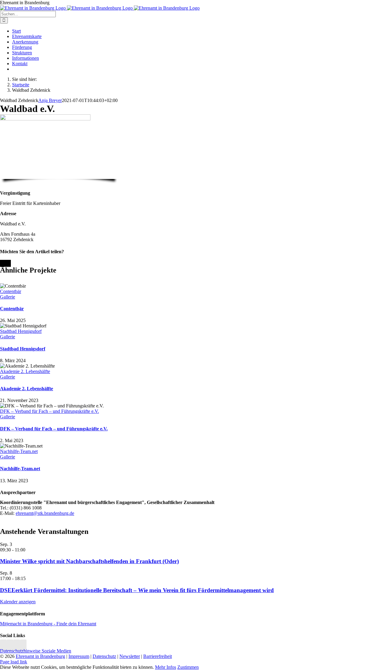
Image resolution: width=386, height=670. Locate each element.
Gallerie (7, 296)
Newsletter (129, 656)
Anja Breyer (50, 100)
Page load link (13, 661)
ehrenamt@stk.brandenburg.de (45, 513)
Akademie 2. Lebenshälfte (25, 371)
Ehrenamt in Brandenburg (40, 656)
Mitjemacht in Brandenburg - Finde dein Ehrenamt (48, 623)
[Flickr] (16, 645)
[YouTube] (23, 645)
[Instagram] (3, 645)
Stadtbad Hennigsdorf (21, 331)
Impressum (78, 656)
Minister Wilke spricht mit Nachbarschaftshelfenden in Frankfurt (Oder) (89, 561)
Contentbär (10, 291)
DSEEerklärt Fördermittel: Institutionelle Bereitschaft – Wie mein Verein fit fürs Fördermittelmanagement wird (137, 590)
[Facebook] (10, 645)
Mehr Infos (165, 667)
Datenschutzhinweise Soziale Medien (35, 650)
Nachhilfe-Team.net (19, 451)
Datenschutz (104, 656)
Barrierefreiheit (157, 656)
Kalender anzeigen (18, 601)
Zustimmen (188, 667)
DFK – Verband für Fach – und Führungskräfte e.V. (49, 411)
